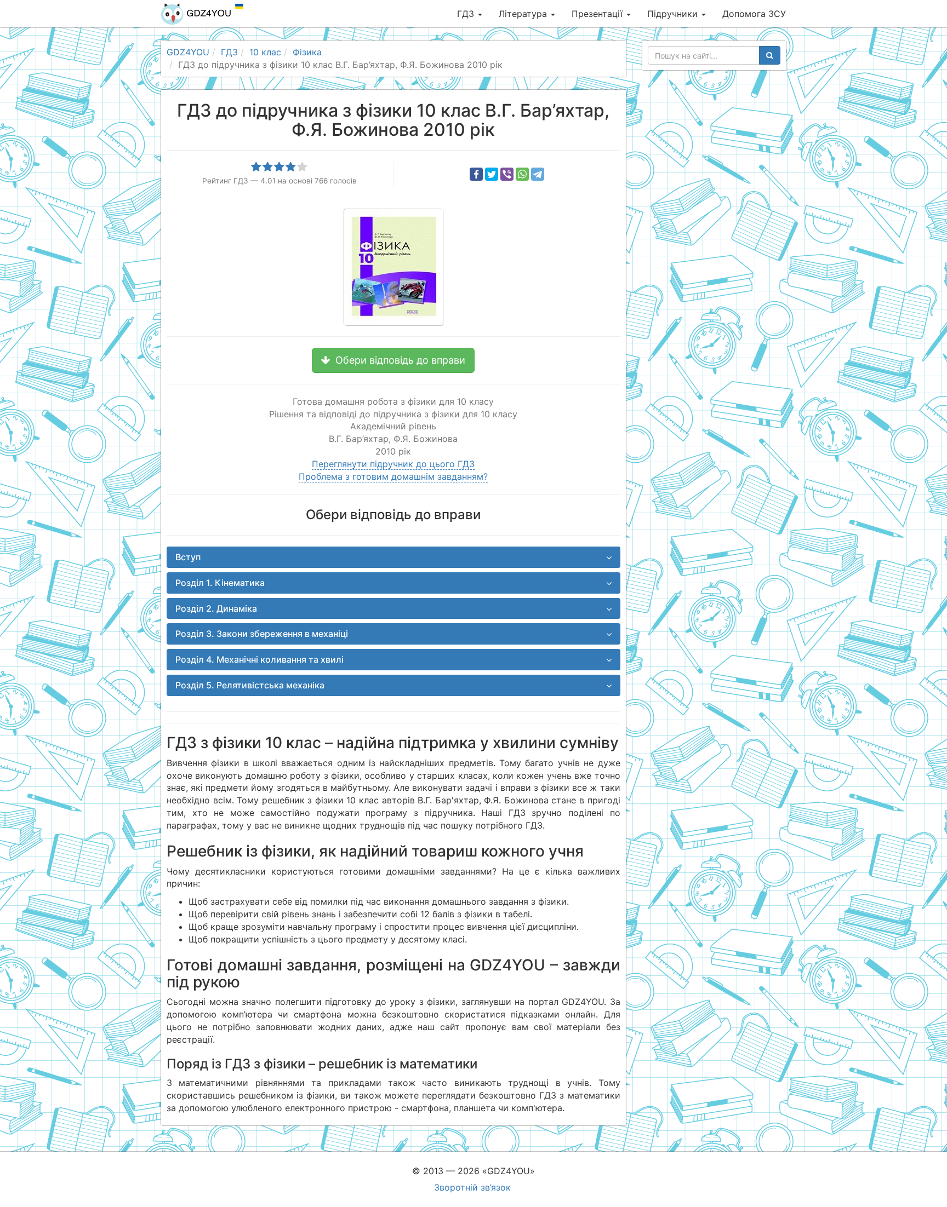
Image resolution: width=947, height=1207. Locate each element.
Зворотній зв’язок (472, 1187)
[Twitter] (491, 174)
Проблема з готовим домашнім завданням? (393, 476)
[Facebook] (476, 174)
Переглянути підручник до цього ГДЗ (393, 463)
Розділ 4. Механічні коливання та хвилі (259, 659)
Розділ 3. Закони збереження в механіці (261, 633)
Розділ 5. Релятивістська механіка (249, 685)
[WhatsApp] (522, 174)
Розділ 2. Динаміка (216, 608)
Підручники (673, 13)
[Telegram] (537, 174)
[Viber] (507, 174)
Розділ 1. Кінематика (220, 582)
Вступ (188, 556)
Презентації (598, 13)
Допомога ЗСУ (754, 13)
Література (524, 13)
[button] (393, 360)
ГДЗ (467, 13)
